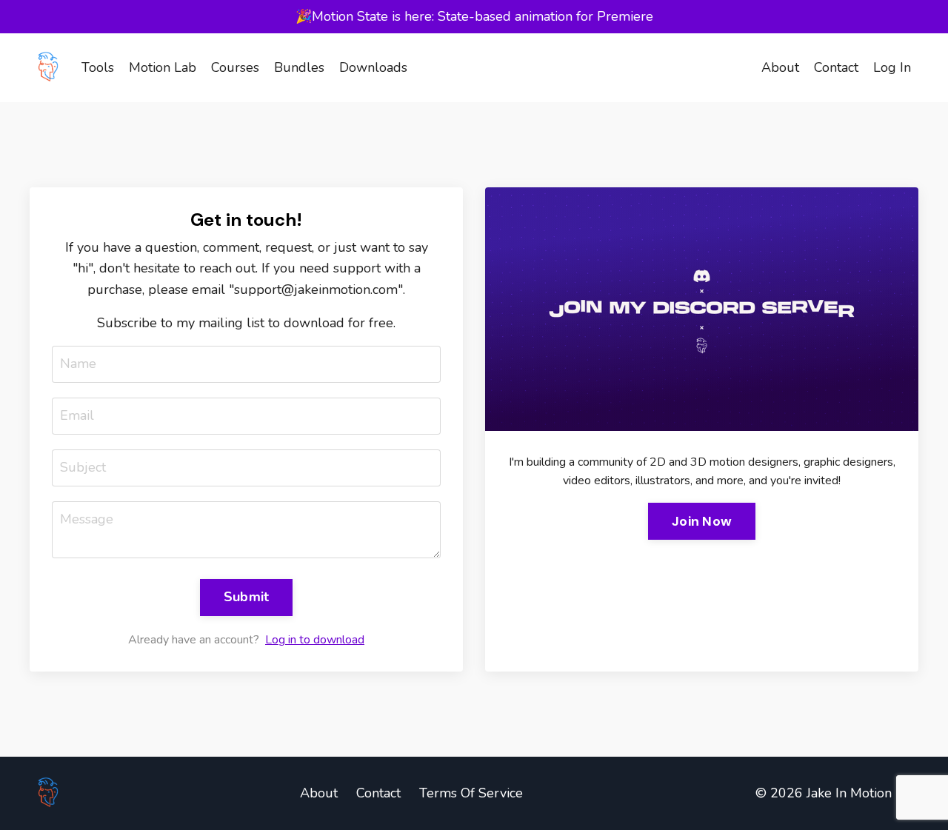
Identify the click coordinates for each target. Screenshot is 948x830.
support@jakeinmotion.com (316, 289)
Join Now (702, 521)
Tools (97, 67)
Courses (235, 67)
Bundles (299, 67)
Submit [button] (247, 597)
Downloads (373, 67)
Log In (892, 67)
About (780, 67)
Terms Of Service (471, 793)
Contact (836, 67)
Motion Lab (162, 67)
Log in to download (314, 640)
